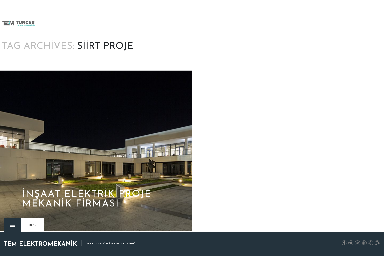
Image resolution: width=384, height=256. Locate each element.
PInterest (377, 243)
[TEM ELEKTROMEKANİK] (19, 23)
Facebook (344, 243)
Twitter (351, 243)
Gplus (370, 243)
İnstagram (364, 243)
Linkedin (357, 243)
